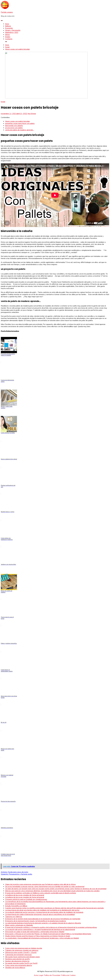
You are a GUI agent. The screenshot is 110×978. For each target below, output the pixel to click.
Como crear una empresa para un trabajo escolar (23, 948)
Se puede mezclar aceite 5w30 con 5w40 (21, 963)
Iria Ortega (32, 113)
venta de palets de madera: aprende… (19, 130)
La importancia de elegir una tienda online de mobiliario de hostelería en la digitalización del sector (42, 910)
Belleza (8, 26)
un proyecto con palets (14, 128)
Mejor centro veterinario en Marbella (19, 925)
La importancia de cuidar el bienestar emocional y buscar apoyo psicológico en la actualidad (40, 914)
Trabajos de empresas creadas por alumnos (21, 950)
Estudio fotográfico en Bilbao (16, 906)
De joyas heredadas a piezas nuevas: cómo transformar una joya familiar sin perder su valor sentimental (44, 886)
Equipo (7, 37)
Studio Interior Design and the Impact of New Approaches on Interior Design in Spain (37, 936)
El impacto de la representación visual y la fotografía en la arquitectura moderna (35, 921)
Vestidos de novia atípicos (15, 967)
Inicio (7, 24)
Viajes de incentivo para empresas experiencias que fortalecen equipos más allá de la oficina (40, 884)
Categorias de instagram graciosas (18, 954)
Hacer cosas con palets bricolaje (17, 121)
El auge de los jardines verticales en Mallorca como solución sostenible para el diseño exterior (40, 893)
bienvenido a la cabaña (14, 125)
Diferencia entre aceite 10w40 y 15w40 (21, 952)
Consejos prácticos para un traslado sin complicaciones (26, 899)
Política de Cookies (68, 975)
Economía (9, 28)
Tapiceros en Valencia (13, 916)
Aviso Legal (38, 975)
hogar (3, 101)
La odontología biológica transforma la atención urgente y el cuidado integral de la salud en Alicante (43, 923)
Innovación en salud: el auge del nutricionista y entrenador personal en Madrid (34, 931)
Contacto (8, 39)
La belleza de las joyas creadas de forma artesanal (24, 895)
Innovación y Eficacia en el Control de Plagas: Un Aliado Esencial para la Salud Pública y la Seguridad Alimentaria (48, 934)
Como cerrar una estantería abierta (18, 965)
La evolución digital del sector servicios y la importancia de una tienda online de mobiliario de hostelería (44, 912)
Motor (7, 34)
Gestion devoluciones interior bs (17, 961)
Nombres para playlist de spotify (17, 959)
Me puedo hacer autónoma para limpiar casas (22, 957)
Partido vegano (7, 12)
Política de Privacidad (52, 975)
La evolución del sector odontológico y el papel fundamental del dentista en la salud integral (40, 929)
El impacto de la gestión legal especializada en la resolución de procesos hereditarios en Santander (42, 919)
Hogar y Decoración (12, 30)
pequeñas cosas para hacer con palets (20, 123)
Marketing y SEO (11, 32)
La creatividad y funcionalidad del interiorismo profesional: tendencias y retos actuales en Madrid (42, 938)
